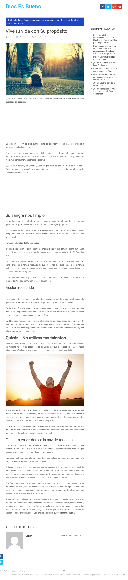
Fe (21, 23)
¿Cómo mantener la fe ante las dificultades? (105, 64)
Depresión (65, 20)
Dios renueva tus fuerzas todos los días (104, 58)
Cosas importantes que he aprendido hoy (42, 20)
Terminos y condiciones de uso (116, 575)
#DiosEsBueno (16, 20)
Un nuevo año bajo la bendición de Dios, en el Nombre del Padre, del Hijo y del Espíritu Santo (105, 39)
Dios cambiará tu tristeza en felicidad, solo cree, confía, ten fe (104, 77)
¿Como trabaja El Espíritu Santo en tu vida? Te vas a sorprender (104, 91)
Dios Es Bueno (23, 6)
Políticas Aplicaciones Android (24, 575)
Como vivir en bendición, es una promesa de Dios (105, 69)
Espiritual (15, 23)
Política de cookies (73, 575)
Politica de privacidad (92, 575)
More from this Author (70, 535)
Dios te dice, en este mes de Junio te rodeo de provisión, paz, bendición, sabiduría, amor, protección (104, 50)
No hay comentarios (41, 37)
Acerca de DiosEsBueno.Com (50, 575)
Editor (10, 37)
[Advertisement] (45, 123)
